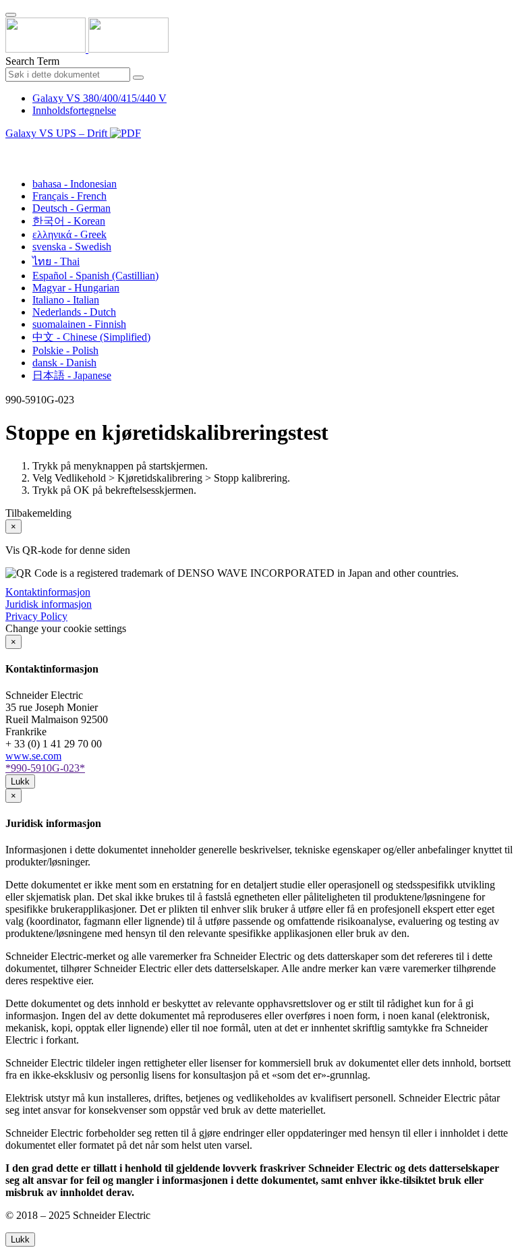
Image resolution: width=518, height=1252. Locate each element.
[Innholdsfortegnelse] (10, 148)
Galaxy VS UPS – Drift (57, 133)
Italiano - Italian (65, 300)
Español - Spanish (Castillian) (95, 275)
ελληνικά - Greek (69, 234)
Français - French (69, 196)
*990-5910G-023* (45, 768)
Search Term (32, 61)
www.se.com (33, 756)
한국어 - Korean (68, 221)
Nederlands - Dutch (74, 312)
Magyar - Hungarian (75, 287)
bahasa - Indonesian (74, 184)
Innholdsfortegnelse (74, 110)
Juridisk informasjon (48, 604)
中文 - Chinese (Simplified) (91, 337)
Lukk (20, 781)
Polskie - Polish (65, 350)
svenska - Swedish (71, 246)
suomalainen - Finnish (79, 324)
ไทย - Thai (56, 261)
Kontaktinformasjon (47, 592)
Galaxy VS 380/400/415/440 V (99, 98)
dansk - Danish (64, 362)
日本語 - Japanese (71, 375)
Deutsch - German (71, 208)
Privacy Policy (36, 616)
